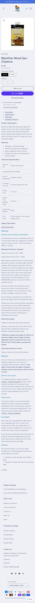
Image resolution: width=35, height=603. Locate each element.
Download (8, 117)
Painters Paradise (14, 598)
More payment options (17, 97)
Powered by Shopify (24, 598)
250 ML (5, 74)
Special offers (8, 543)
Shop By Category (9, 530)
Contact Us (7, 511)
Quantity (3, 78)
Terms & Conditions (10, 507)
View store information (10, 107)
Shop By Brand (8, 534)
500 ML (12, 74)
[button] (4, 9)
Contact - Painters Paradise (10, 382)
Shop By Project (9, 539)
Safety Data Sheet (7, 227)
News (5, 519)
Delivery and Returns (10, 503)
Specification (9, 114)
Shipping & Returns (11, 119)
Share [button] (5, 470)
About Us (7, 515)
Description (9, 112)
